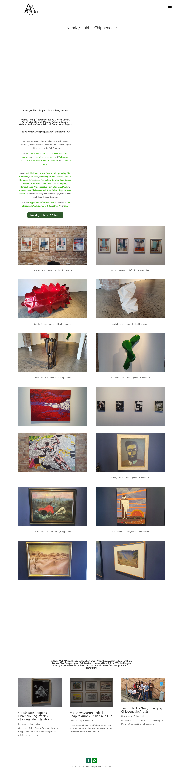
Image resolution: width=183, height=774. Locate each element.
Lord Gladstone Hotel (36, 190)
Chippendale (34, 724)
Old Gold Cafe (62, 176)
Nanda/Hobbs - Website (45, 215)
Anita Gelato (52, 190)
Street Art (57, 206)
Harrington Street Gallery (58, 187)
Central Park (51, 173)
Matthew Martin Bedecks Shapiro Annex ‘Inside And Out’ (91, 714)
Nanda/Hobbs (26, 187)
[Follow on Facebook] (88, 760)
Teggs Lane (51, 157)
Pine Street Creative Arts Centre (53, 153)
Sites (66, 206)
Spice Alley (61, 173)
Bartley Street (40, 157)
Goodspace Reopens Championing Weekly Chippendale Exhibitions (35, 716)
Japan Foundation (43, 180)
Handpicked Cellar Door (41, 183)
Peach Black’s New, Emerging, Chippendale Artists (142, 710)
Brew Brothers (58, 180)
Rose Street (41, 160)
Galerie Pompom (59, 183)
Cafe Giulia (33, 176)
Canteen (23, 190)
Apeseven (26, 157)
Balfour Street (33, 153)
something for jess (47, 176)
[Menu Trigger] (170, 6)
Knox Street (30, 160)
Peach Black (29, 173)
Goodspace (40, 173)
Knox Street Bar (40, 187)
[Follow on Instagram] (94, 760)
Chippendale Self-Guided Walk (41, 202)
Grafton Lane (52, 160)
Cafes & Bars (46, 206)
